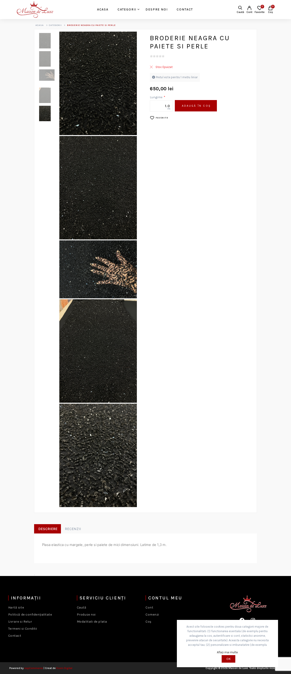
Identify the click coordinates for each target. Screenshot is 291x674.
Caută (81, 607)
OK (228, 659)
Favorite (162, 117)
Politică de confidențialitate (30, 614)
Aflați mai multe (227, 652)
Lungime (156, 97)
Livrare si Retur (20, 622)
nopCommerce (33, 668)
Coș (148, 622)
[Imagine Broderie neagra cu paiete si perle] (47, 41)
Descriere (48, 529)
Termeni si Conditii (22, 629)
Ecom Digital (64, 668)
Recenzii (73, 529)
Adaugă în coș (196, 105)
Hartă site (16, 607)
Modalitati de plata (92, 622)
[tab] (47, 529)
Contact (14, 636)
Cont (249, 12)
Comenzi (152, 614)
